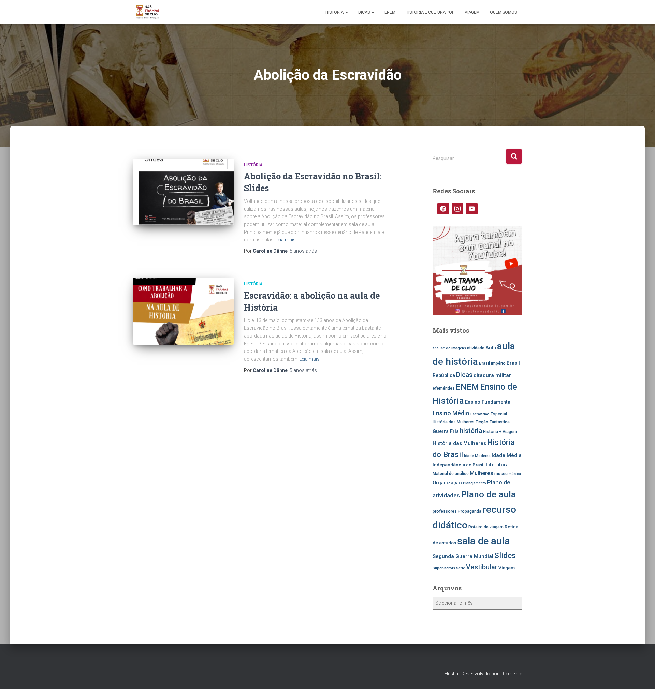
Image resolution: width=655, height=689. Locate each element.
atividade (475, 348)
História (335, 12)
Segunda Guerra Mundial (463, 556)
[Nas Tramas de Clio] (148, 12)
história (471, 431)
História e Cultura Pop (430, 12)
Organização (447, 483)
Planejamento (474, 483)
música (515, 473)
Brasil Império (492, 363)
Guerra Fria (446, 431)
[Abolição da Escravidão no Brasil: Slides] (183, 192)
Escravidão (480, 414)
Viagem (472, 12)
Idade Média (507, 455)
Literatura (497, 465)
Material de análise (451, 473)
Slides (505, 555)
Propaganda (469, 511)
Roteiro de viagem (486, 527)
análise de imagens (449, 348)
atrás (303, 251)
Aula (490, 348)
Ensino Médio (451, 413)
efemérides (444, 388)
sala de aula (483, 541)
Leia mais (285, 239)
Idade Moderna (477, 456)
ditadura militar (492, 375)
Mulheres (481, 473)
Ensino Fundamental (488, 402)
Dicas (364, 12)
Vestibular (481, 567)
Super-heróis (444, 568)
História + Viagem (500, 431)
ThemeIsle (511, 673)
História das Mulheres (459, 443)
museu (501, 473)
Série (460, 568)
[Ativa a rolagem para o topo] (641, 675)
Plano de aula (488, 494)
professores (445, 511)
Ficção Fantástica (493, 422)
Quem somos (503, 12)
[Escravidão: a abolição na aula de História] (183, 311)
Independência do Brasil (459, 464)
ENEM (389, 12)
